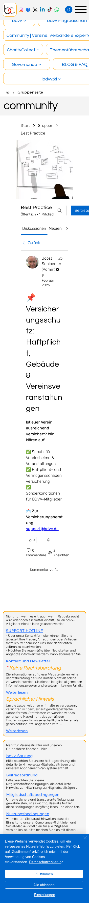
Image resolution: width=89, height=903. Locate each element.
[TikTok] (49, 10)
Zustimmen (44, 873)
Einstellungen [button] (44, 894)
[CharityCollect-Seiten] (38, 50)
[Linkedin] (42, 10)
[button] (68, 9)
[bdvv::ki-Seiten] (59, 79)
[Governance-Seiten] (40, 64)
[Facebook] (28, 10)
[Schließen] (82, 840)
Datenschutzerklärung (46, 861)
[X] (35, 10)
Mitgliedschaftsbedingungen (32, 794)
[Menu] (81, 10)
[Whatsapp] (57, 10)
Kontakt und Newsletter (28, 660)
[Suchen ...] (60, 210)
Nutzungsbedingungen (27, 813)
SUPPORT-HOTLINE (24, 630)
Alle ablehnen (44, 884)
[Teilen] (60, 259)
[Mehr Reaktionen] (46, 540)
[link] (34, 228)
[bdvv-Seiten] (24, 20)
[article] (44, 417)
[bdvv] (7, 92)
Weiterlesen (17, 692)
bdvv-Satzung (19, 755)
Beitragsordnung (22, 774)
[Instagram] (21, 10)
